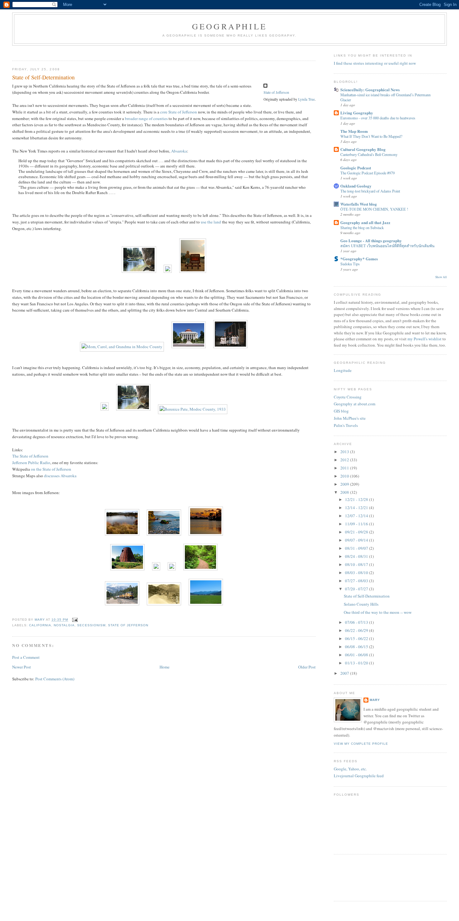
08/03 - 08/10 (357, 572)
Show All (441, 277)
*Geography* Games (359, 259)
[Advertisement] (125, 51)
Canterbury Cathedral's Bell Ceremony (368, 154)
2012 (345, 460)
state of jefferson (128, 625)
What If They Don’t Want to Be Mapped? (371, 136)
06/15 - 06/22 (357, 638)
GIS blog (341, 411)
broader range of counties (146, 118)
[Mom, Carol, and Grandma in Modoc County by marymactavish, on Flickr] (122, 346)
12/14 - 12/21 (357, 507)
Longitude (343, 370)
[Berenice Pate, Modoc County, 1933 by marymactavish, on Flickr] (192, 409)
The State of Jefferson (30, 456)
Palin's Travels (346, 425)
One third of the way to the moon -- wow (378, 612)
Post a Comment (26, 657)
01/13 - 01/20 (357, 663)
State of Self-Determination (367, 596)
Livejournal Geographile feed (359, 775)
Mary (375, 700)
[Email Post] (74, 620)
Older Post (307, 667)
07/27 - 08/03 (357, 580)
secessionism (91, 625)
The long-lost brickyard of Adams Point (370, 190)
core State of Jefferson (178, 112)
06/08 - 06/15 (357, 646)
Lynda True (306, 99)
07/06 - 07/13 (357, 622)
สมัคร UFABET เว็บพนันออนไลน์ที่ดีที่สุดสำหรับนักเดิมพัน (387, 245)
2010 (345, 476)
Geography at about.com (354, 404)
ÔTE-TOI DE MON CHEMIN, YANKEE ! (374, 209)
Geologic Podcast (355, 168)
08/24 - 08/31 (357, 556)
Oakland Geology (356, 186)
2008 (345, 492)
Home (165, 667)
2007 (345, 673)
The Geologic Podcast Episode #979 (367, 172)
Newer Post (21, 667)
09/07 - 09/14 (357, 540)
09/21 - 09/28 (357, 532)
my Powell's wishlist (424, 339)
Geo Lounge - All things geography (371, 240)
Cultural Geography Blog (363, 149)
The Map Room (354, 131)
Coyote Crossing (348, 397)
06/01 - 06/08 (357, 655)
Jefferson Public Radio (31, 462)
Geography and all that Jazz (365, 222)
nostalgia (64, 625)
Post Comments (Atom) (54, 679)
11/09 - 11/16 (357, 524)
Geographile (229, 26)
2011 (345, 468)
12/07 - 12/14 (357, 515)
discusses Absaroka (60, 475)
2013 (345, 451)
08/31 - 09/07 (357, 548)
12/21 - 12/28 (357, 499)
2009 (345, 484)
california (40, 625)
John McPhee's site (350, 418)
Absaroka (179, 151)
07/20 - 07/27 (357, 589)
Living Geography (356, 113)
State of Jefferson (276, 92)
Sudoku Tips (350, 263)
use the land (211, 222)
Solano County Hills (361, 604)
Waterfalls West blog (358, 204)
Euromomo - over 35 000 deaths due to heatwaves (377, 117)
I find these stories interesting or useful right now (375, 63)
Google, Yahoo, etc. (350, 769)
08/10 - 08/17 (357, 564)
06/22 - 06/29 (357, 630)
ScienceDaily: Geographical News (370, 90)
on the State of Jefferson (51, 469)
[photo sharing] (265, 86)
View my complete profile (361, 743)
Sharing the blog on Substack (362, 227)
